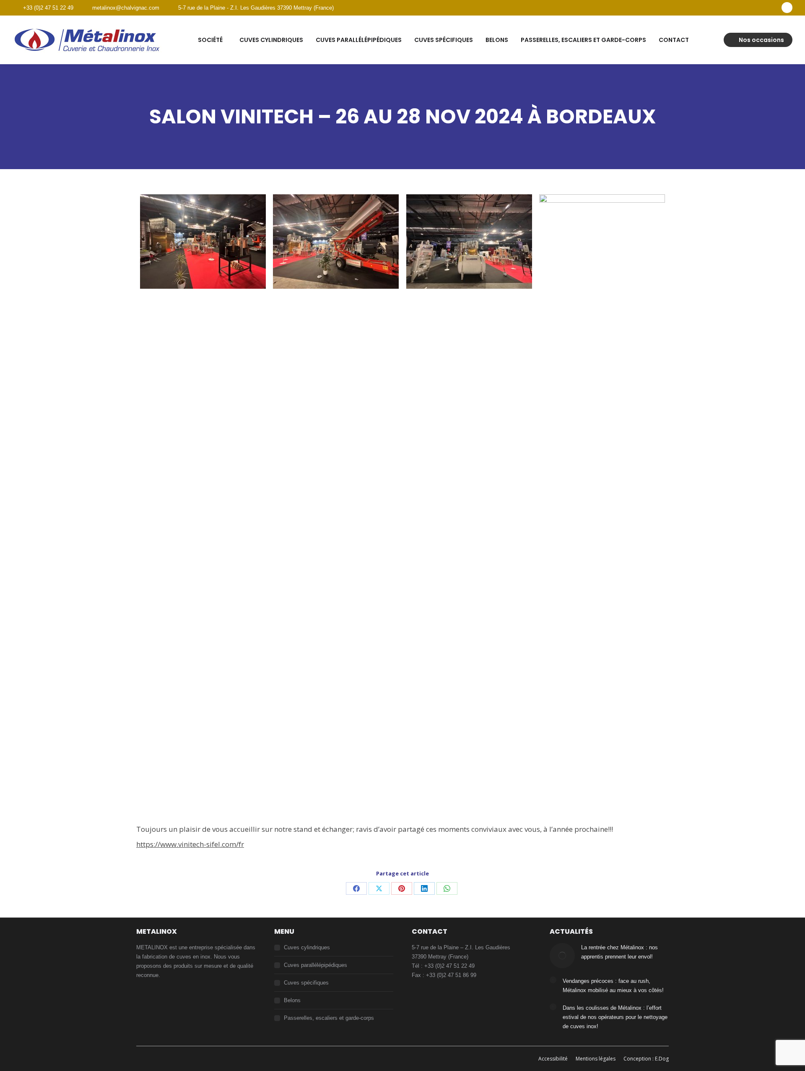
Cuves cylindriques (307, 947)
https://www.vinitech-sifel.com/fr (190, 844)
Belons (292, 1000)
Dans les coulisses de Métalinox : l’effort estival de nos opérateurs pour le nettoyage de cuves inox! (615, 1017)
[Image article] (562, 955)
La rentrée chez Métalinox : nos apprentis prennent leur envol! (619, 952)
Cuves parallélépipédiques (315, 965)
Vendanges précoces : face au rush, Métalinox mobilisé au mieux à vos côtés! (613, 985)
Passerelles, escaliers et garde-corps (329, 1018)
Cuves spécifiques (306, 983)
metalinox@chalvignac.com (125, 8)
